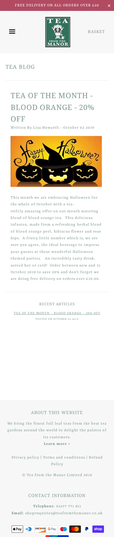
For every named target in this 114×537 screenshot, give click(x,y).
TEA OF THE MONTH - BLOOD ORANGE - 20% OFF (53, 107)
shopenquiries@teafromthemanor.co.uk (64, 513)
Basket (96, 31)
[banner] (57, 32)
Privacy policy (25, 458)
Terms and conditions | (66, 458)
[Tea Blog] (57, 161)
